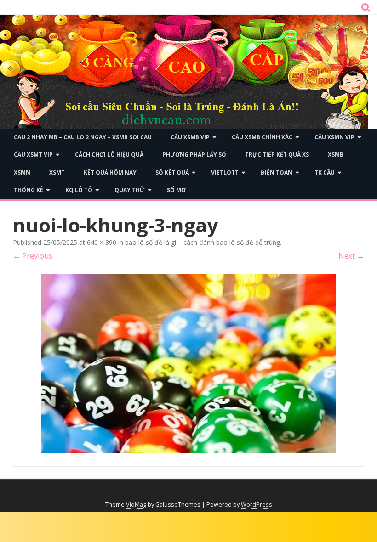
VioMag (136, 504)
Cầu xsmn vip (334, 137)
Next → (351, 256)
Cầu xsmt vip (33, 154)
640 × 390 (101, 242)
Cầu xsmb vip (190, 137)
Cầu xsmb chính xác (262, 137)
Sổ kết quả (172, 172)
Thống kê (28, 190)
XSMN (22, 172)
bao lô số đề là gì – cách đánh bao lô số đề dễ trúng (202, 242)
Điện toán (276, 172)
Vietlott (225, 172)
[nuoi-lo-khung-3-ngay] (188, 363)
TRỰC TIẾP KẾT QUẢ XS (277, 154)
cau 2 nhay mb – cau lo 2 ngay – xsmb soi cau (83, 137)
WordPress (256, 504)
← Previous (32, 256)
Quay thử (129, 190)
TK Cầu (324, 172)
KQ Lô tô (78, 190)
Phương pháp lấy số (194, 154)
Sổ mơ (176, 190)
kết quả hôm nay (110, 172)
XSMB (335, 154)
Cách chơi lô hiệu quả (109, 154)
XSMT (57, 172)
